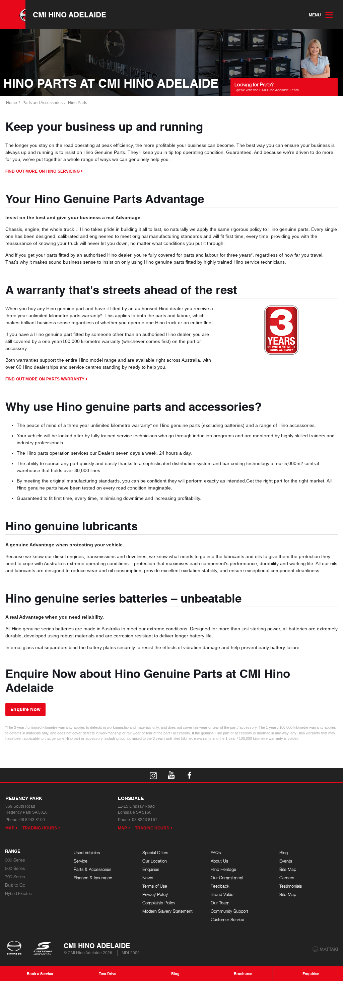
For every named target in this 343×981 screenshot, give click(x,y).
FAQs (216, 852)
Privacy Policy (155, 894)
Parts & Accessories (92, 869)
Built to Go (15, 885)
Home (11, 102)
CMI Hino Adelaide (69, 14)
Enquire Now (25, 709)
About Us (219, 861)
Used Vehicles (87, 852)
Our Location (154, 861)
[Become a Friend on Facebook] (190, 775)
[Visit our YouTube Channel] (171, 775)
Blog (283, 852)
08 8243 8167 (144, 819)
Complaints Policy (158, 902)
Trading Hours (39, 828)
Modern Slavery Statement (167, 911)
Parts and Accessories (42, 102)
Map (9, 828)
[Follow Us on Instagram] (153, 775)
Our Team (220, 902)
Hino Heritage (223, 869)
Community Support (229, 911)
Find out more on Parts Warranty (44, 379)
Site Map (287, 869)
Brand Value (222, 894)
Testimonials (290, 886)
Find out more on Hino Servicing (42, 171)
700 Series (15, 876)
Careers (286, 877)
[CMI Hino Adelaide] (12, 14)
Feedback (220, 886)
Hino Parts (77, 102)
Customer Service (227, 919)
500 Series (15, 868)
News (147, 877)
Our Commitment (227, 877)
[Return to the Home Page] (15, 949)
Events (285, 861)
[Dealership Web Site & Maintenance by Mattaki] (325, 949)
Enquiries (150, 869)
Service (80, 861)
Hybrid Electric (18, 893)
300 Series (15, 860)
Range (12, 851)
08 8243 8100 (32, 819)
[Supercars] (42, 949)
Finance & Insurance (93, 877)
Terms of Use (154, 886)
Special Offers (155, 852)
